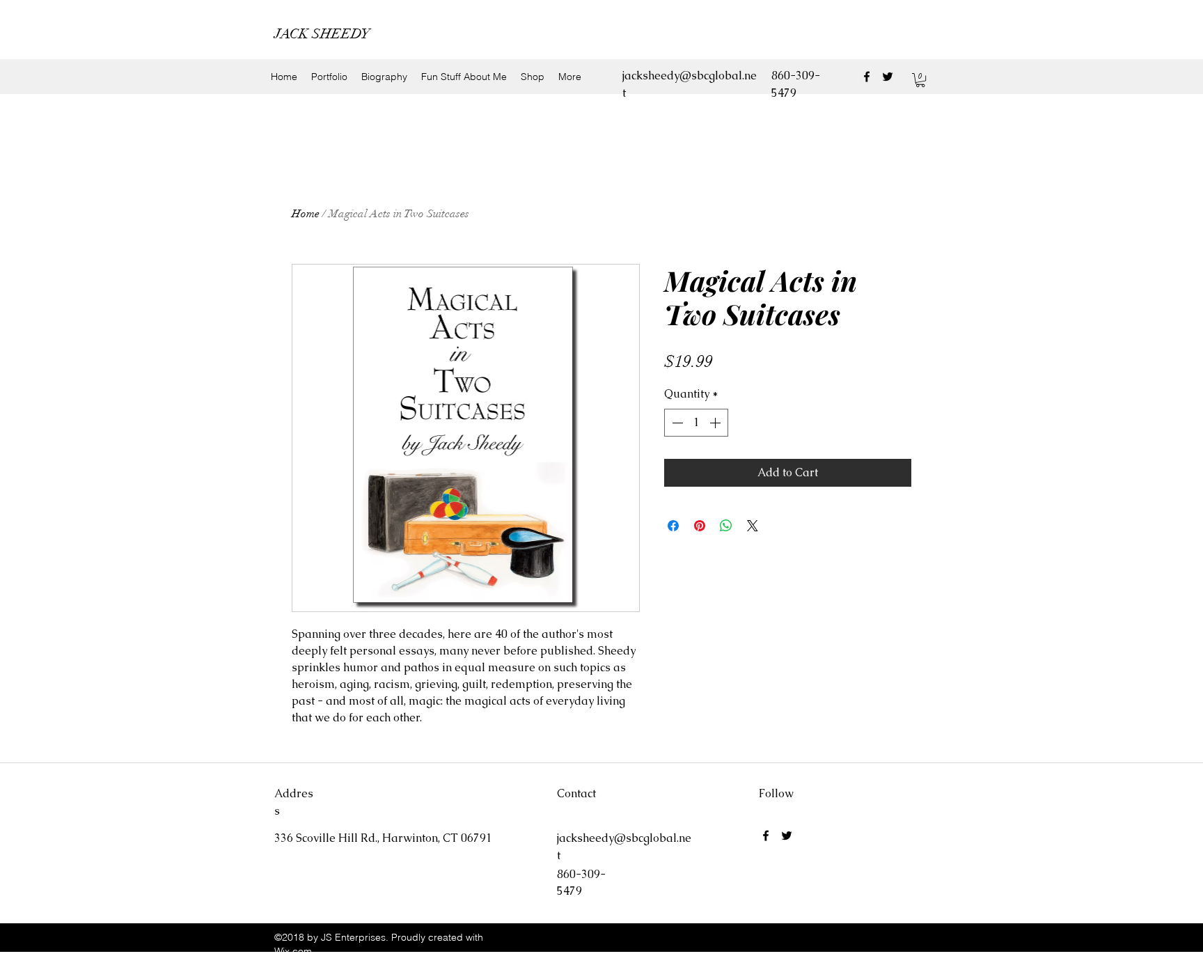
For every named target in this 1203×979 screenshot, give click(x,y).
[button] (920, 80)
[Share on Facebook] (673, 525)
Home (306, 214)
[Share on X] (752, 525)
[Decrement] (676, 422)
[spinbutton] (696, 422)
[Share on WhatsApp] (726, 525)
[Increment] (716, 422)
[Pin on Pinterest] (699, 525)
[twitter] (888, 77)
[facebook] (867, 77)
